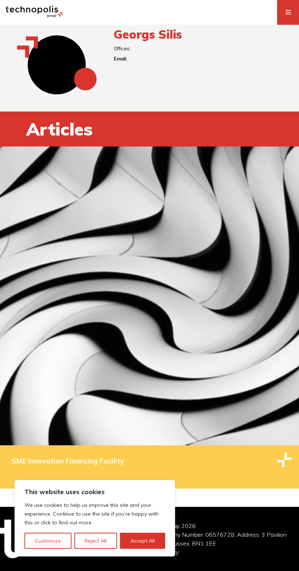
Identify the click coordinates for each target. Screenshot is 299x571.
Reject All (95, 540)
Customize (48, 540)
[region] (95, 518)
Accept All (143, 540)
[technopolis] (34, 15)
